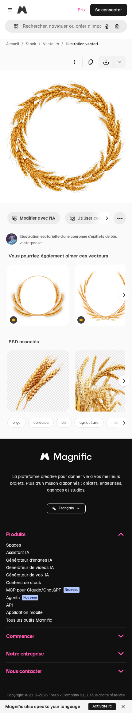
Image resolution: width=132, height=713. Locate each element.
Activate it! (102, 706)
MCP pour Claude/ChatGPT (42, 590)
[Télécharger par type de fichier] (120, 62)
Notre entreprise (25, 653)
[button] (66, 508)
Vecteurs (51, 44)
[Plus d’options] (74, 62)
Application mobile (24, 612)
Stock (31, 44)
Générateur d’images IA (29, 560)
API (9, 605)
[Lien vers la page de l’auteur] (11, 239)
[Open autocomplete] (13, 26)
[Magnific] (66, 458)
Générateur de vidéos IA (30, 567)
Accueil (12, 44)
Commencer (20, 636)
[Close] (123, 706)
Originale (40, 82)
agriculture (89, 422)
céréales (41, 422)
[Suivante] (106, 218)
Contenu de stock (23, 582)
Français (66, 508)
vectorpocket (31, 243)
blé (64, 422)
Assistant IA (17, 552)
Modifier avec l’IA (37, 218)
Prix (82, 10)
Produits (15, 534)
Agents (21, 597)
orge (17, 422)
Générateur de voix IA (27, 575)
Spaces (13, 545)
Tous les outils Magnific (29, 620)
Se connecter (108, 10)
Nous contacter (24, 671)
